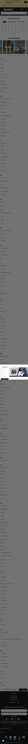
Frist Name (2, 369)
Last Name (2, 371)
